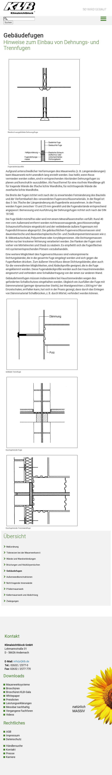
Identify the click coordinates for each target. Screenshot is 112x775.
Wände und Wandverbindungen (21, 559)
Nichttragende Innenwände (19, 583)
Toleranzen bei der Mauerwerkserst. (23, 552)
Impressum (13, 735)
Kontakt (10, 749)
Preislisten (12, 699)
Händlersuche (14, 745)
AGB (8, 731)
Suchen (8, 22)
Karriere (10, 757)
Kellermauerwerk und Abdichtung (22, 595)
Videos (10, 714)
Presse (10, 753)
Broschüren (13, 688)
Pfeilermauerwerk (14, 589)
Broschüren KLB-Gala (18, 692)
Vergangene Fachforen (19, 710)
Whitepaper (13, 695)
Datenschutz (13, 739)
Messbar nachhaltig (17, 707)
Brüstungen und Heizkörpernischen (23, 565)
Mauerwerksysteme (18, 684)
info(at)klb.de (21, 661)
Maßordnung (12, 546)
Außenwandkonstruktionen (19, 577)
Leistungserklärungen (19, 703)
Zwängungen (12, 601)
